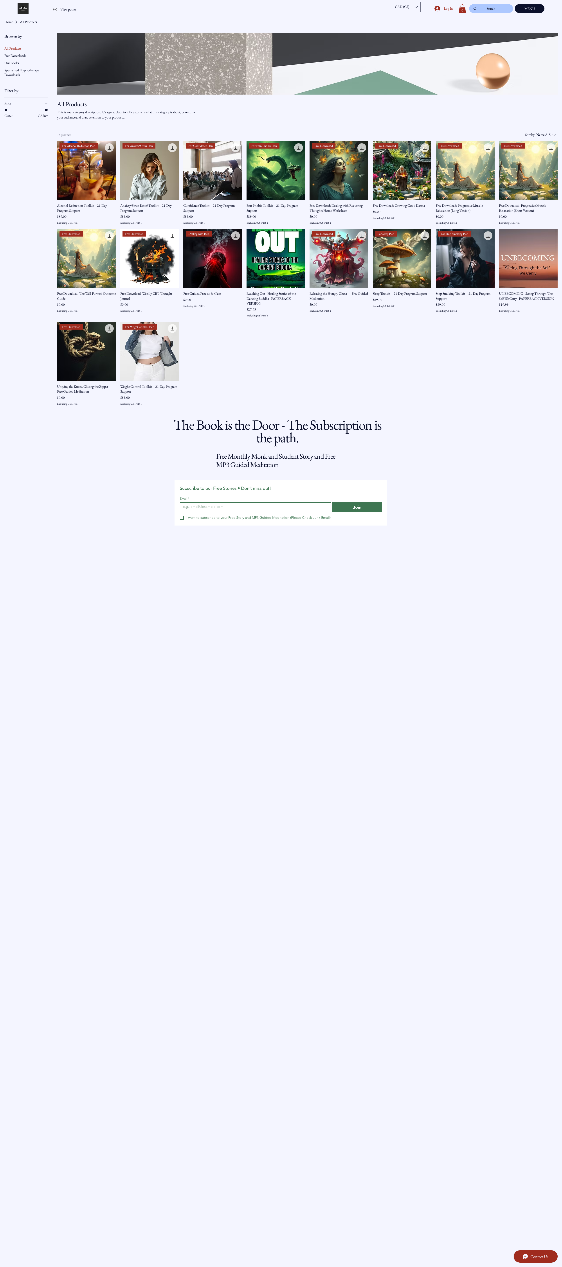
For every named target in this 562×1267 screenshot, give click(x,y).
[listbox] (406, 7)
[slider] (6, 110)
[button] (406, 7)
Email (184, 499)
